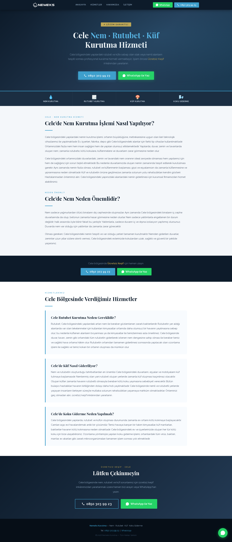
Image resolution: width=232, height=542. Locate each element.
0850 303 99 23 (188, 5)
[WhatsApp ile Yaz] (223, 533)
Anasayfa (80, 4)
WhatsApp (164, 5)
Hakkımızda (112, 4)
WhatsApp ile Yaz (138, 75)
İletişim (127, 4)
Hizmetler (96, 4)
